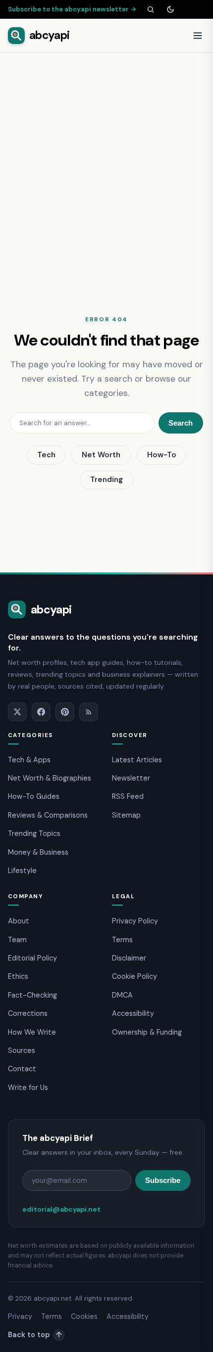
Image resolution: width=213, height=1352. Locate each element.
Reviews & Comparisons (48, 815)
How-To (161, 455)
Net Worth (101, 455)
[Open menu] (197, 35)
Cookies (84, 1316)
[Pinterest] (64, 711)
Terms (122, 939)
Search (180, 423)
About (18, 920)
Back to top (35, 1334)
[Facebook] (41, 711)
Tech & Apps (29, 759)
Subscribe (162, 1180)
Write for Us (28, 1087)
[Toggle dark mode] (170, 9)
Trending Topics (34, 833)
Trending (106, 479)
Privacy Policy (135, 920)
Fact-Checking (32, 995)
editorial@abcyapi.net (61, 1209)
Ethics (18, 976)
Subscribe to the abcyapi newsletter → (72, 9)
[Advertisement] (106, 164)
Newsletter (131, 778)
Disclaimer (129, 958)
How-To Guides (33, 796)
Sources (21, 1050)
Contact (22, 1068)
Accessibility (133, 1013)
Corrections (28, 1013)
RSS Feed (128, 796)
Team (17, 939)
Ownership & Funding (147, 1032)
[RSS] (88, 711)
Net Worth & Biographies (49, 778)
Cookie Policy (134, 976)
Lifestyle (22, 870)
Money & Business (38, 852)
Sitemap (126, 815)
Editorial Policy (32, 958)
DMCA (122, 995)
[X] (17, 711)
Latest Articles (137, 759)
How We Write (32, 1032)
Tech (46, 455)
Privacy (20, 1316)
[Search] (151, 9)
